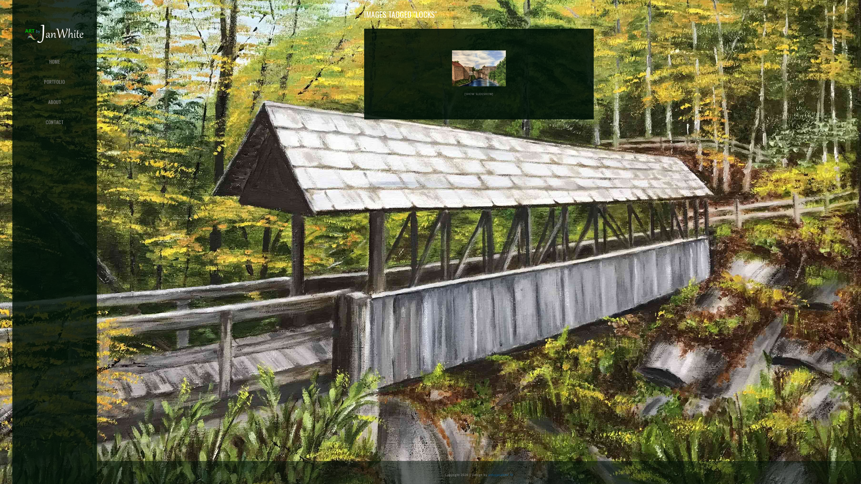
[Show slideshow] (479, 94)
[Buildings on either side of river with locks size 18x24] (479, 68)
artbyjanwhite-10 (500, 475)
